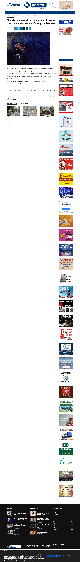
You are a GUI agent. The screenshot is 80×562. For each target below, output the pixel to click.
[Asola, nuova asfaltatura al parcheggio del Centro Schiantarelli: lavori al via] (48, 111)
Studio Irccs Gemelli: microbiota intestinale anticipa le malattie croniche (43, 513)
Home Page (12, 17)
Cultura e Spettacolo (25, 12)
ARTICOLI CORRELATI (11, 103)
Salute (51, 12)
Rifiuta (57, 555)
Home (10, 12)
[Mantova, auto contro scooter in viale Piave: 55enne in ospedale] (14, 111)
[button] (72, 12)
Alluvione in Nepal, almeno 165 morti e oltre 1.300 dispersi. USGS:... (43, 526)
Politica (18, 12)
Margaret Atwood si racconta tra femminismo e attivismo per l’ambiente (16, 99)
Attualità (41, 12)
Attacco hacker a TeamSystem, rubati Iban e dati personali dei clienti (20, 513)
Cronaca (14, 12)
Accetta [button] (50, 555)
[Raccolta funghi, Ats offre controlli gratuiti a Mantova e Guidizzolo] (33, 532)
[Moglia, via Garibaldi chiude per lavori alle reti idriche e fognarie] (31, 111)
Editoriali (32, 12)
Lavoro (48, 12)
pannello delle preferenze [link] (9, 559)
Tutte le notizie (68, 12)
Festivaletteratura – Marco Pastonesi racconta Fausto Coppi (45, 99)
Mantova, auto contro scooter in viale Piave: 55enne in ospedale (20, 532)
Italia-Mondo (56, 12)
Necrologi (62, 12)
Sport (45, 12)
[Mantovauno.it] (40, 5)
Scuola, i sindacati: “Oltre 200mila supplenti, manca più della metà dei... (43, 519)
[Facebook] (54, 548)
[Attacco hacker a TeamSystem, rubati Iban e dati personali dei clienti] (10, 513)
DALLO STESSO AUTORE (23, 103)
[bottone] (66, 60)
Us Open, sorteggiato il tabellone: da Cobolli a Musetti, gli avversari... (20, 525)
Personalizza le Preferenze (68, 555)
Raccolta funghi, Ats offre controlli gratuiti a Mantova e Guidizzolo (43, 532)
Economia (36, 12)
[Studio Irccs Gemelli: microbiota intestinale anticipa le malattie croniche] (33, 513)
